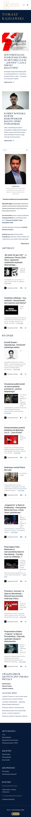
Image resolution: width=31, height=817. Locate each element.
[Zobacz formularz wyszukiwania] (27, 5)
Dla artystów (5, 771)
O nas (3, 734)
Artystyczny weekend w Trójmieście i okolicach (14, 716)
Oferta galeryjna (6, 737)
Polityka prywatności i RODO (10, 743)
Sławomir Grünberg (7, 688)
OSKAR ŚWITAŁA (15, 186)
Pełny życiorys (25, 243)
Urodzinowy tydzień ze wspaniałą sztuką (13, 707)
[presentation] (15, 42)
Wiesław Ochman (7, 686)
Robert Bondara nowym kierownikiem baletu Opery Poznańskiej (15, 118)
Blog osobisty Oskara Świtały (10, 740)
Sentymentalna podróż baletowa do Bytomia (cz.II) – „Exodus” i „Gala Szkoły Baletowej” (15, 61)
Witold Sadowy (6, 683)
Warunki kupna (6, 754)
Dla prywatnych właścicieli (9, 774)
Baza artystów (6, 760)
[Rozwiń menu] (23, 5)
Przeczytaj (9, 82)
